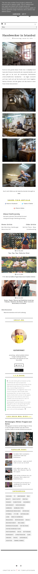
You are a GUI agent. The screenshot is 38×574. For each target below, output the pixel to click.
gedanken (26, 502)
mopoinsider (19, 519)
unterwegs (23, 537)
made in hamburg (17, 517)
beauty (8, 499)
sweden (8, 537)
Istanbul (29, 70)
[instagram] (5, 24)
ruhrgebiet (9, 534)
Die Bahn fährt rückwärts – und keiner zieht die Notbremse (22, 455)
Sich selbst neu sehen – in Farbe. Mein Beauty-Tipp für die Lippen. (22, 470)
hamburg (9, 508)
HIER (19, 193)
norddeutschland (12, 525)
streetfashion (20, 534)
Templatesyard (28, 570)
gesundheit (10, 505)
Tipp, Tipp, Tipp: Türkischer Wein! (19, 253)
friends (8, 502)
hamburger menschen (13, 511)
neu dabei (21, 522)
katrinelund (25, 514)
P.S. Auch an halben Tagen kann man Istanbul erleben (19, 277)
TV (14, 496)
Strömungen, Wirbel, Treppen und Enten (18, 423)
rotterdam (26, 531)
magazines (9, 519)
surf (28, 534)
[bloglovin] (2, 24)
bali (28, 496)
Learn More (16, 14)
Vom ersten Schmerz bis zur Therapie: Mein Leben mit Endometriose (22, 477)
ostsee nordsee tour (13, 528)
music (28, 519)
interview (26, 511)
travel (15, 537)
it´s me (16, 514)
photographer (10, 531)
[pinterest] (16, 566)
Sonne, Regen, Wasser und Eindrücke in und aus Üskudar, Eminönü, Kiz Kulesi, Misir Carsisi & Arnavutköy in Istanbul (19, 302)
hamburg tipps (19, 508)
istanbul (7, 38)
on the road (24, 525)
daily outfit (17, 499)
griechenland (20, 505)
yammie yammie (19, 540)
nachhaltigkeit (11, 522)
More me (19, 365)
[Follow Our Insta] (19, 370)
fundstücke (17, 502)
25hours (9, 496)
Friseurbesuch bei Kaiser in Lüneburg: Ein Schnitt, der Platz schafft (22, 484)
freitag (25, 499)
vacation (9, 540)
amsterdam (21, 496)
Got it (24, 14)
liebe (7, 517)
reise (19, 531)
